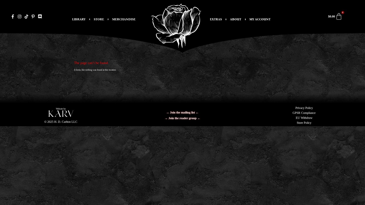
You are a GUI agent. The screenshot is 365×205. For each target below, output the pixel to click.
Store (99, 19)
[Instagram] (20, 16)
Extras (216, 19)
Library (79, 19)
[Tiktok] (26, 16)
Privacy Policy (304, 108)
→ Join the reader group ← (182, 118)
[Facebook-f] (13, 16)
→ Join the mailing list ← (182, 112)
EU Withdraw (304, 117)
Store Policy (304, 122)
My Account (260, 19)
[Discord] (40, 16)
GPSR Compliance (304, 112)
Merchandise (124, 19)
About (235, 19)
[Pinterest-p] (33, 16)
